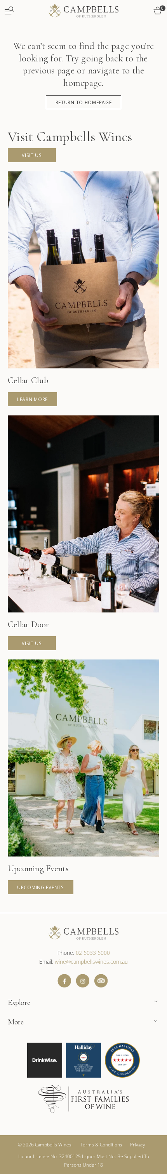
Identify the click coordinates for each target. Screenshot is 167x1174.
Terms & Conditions (101, 1144)
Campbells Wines (53, 1144)
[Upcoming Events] (83, 776)
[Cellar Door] (83, 532)
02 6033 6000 (93, 952)
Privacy (137, 1144)
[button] (9, 10)
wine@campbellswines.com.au (91, 961)
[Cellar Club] (83, 288)
